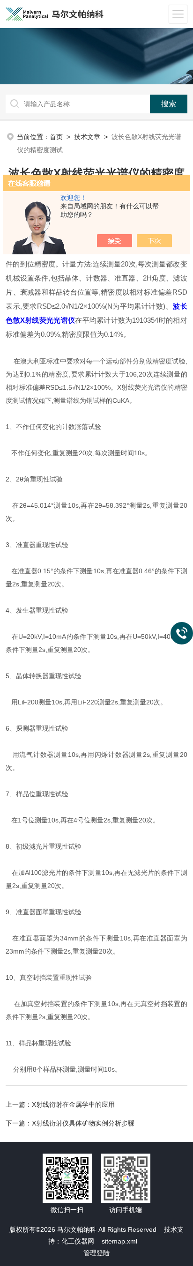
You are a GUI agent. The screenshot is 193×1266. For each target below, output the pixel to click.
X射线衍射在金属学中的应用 (73, 1104)
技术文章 (87, 137)
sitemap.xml (119, 1241)
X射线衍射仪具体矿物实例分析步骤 (83, 1123)
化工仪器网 (77, 1241)
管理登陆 (96, 1253)
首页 (56, 137)
